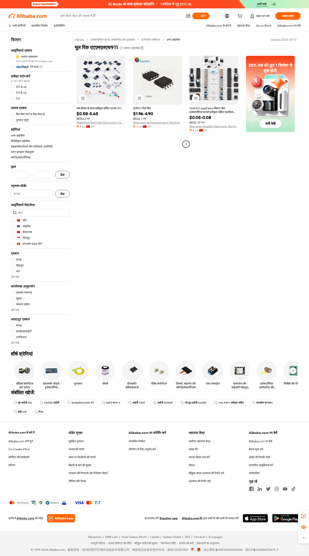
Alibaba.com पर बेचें (260, 441)
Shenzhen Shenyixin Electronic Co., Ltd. (101, 122)
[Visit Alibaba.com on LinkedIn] (259, 488)
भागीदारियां (254, 473)
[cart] (241, 16)
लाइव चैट (193, 449)
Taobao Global (172, 537)
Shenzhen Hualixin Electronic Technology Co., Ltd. (213, 126)
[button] (188, 15)
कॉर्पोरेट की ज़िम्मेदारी (18, 457)
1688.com (111, 537)
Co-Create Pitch (19, 449)
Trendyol (199, 537)
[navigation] (40, 191)
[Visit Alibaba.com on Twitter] (268, 488)
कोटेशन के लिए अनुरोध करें (142, 449)
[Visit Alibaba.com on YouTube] (285, 488)
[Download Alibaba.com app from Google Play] (286, 518)
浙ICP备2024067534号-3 (261, 549)
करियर (11, 465)
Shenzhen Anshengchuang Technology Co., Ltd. (157, 122)
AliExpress (94, 537)
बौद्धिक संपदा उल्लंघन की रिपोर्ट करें (206, 473)
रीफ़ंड (192, 465)
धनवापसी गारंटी (76, 449)
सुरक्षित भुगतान (76, 441)
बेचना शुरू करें (256, 449)
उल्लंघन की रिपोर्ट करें (200, 481)
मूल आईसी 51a (25, 402)
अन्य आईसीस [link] (173, 39)
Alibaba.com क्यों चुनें (20, 441)
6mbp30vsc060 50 (82, 402)
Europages (216, 537)
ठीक (62, 174)
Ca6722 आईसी (51, 402)
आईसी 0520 (138, 402)
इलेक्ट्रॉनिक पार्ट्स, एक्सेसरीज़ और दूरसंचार (113, 39)
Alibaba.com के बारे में (21, 432)
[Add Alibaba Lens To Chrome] (61, 518)
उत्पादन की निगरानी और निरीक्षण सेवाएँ (88, 473)
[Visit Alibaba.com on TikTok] (293, 488)
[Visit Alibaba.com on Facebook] (251, 488)
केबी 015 (22, 411)
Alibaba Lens (25, 518)
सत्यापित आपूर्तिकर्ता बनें (261, 465)
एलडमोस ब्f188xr (264, 402)
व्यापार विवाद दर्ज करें (199, 457)
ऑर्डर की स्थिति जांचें (259, 457)
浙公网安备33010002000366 (223, 549)
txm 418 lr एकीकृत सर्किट (231, 402)
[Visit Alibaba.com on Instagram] (276, 488)
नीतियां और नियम (77, 481)
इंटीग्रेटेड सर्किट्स (150, 39)
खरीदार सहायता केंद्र (199, 441)
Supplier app (169, 518)
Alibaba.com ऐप (192, 518)
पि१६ (41, 411)
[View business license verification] (192, 550)
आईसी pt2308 (165, 402)
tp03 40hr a (113, 402)
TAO (187, 537)
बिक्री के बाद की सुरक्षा (80, 465)
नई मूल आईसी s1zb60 (195, 402)
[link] (303, 516)
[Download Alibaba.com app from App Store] (255, 518)
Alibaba (79, 39)
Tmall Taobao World (134, 537)
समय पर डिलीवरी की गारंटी (82, 457)
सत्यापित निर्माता (137, 441)
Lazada (154, 537)
